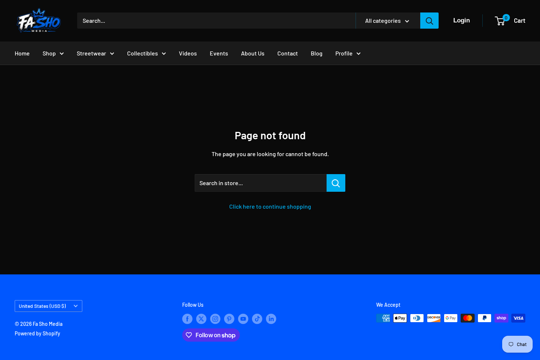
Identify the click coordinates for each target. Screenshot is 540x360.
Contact (287, 53)
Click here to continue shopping (270, 206)
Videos (188, 53)
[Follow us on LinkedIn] (271, 319)
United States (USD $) (42, 306)
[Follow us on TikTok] (257, 319)
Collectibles (142, 53)
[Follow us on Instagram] (215, 319)
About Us (252, 53)
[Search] (429, 20)
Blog (317, 53)
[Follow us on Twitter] (201, 319)
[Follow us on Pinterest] (229, 319)
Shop (49, 53)
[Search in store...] (336, 183)
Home (22, 53)
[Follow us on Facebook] (187, 319)
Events (219, 53)
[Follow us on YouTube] (243, 319)
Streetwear (91, 53)
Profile (344, 53)
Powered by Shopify (37, 333)
